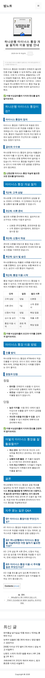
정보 (23, 594)
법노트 (7, 6)
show (16, 586)
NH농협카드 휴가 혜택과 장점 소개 (23, 597)
